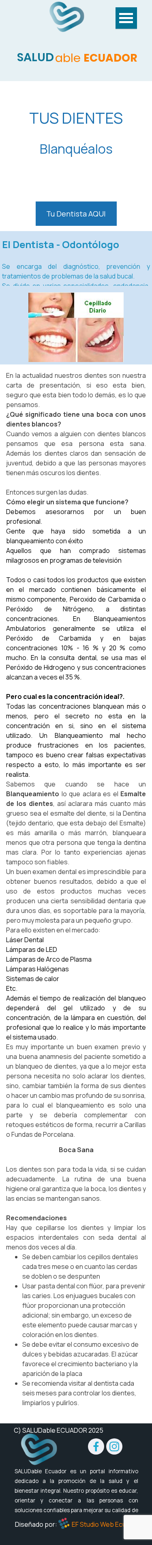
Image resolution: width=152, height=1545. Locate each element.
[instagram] (114, 1446)
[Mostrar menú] (126, 18)
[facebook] (96, 1446)
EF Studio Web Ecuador (106, 1524)
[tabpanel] (76, 133)
